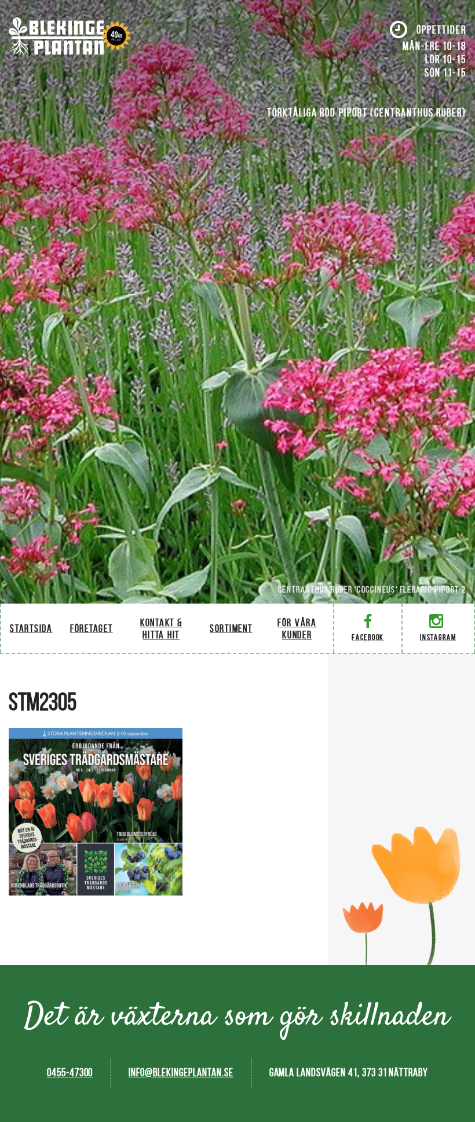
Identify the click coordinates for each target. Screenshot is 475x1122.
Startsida (31, 628)
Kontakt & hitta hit (161, 628)
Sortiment (231, 628)
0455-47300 (70, 1072)
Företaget (91, 628)
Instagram (438, 637)
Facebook (368, 637)
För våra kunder (297, 628)
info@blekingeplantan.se (181, 1072)
